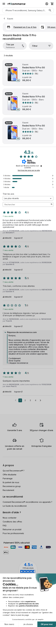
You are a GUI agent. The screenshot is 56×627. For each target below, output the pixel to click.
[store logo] (17, 3)
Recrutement (8, 490)
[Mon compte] (46, 3)
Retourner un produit (12, 529)
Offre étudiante (9, 474)
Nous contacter (9, 518)
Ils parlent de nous (11, 482)
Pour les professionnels (13, 533)
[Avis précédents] (15, 400)
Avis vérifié (8, 216)
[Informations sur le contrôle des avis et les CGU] (41, 166)
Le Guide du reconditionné (15, 506)
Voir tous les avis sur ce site (29, 170)
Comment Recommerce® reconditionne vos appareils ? (27, 502)
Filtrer (35, 46)
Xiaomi (10, 18)
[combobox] (24, 10)
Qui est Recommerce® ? (13, 471)
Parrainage (8, 478)
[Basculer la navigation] (4, 4)
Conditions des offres (12, 521)
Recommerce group (12, 486)
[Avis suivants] (40, 400)
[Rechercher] (50, 10)
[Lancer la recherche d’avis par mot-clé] (51, 204)
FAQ (4, 525)
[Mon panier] (52, 3)
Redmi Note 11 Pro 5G (33, 67)
